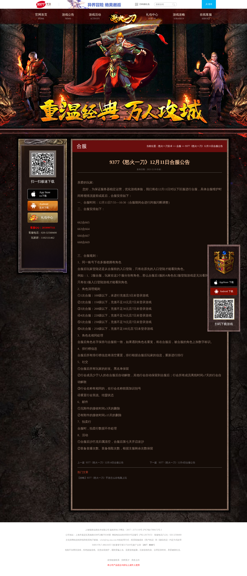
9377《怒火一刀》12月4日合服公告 (177, 462)
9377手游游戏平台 (45, 4)
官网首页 (41, 16)
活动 (85, 435)
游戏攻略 (179, 16)
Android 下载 (226, 291)
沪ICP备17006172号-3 (152, 530)
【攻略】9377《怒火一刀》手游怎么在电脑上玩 (102, 478)
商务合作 (136, 560)
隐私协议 (163, 540)
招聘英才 (125, 560)
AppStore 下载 (226, 282)
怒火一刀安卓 (165, 146)
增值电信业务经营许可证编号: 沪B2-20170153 (132, 535)
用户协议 (149, 540)
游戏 (134, 189)
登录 (210, 4)
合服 (178, 146)
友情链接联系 (113, 560)
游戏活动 (95, 16)
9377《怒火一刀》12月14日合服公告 (105, 462)
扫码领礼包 (144, 4)
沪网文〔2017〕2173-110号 (130, 530)
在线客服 (206, 16)
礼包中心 (152, 16)
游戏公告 (68, 16)
